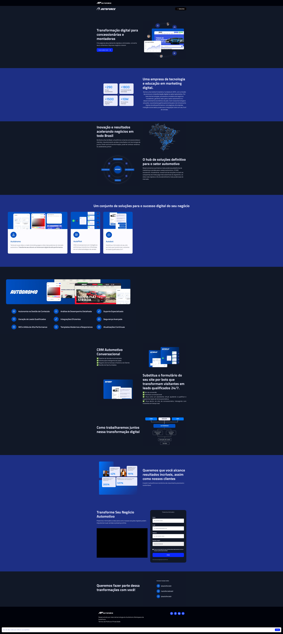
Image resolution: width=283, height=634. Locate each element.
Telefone (155, 532)
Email (154, 525)
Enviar (168, 555)
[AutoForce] (171, 613)
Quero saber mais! (103, 50)
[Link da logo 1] (104, 3)
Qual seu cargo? (156, 540)
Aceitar (277, 629)
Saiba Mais (181, 9)
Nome (154, 517)
